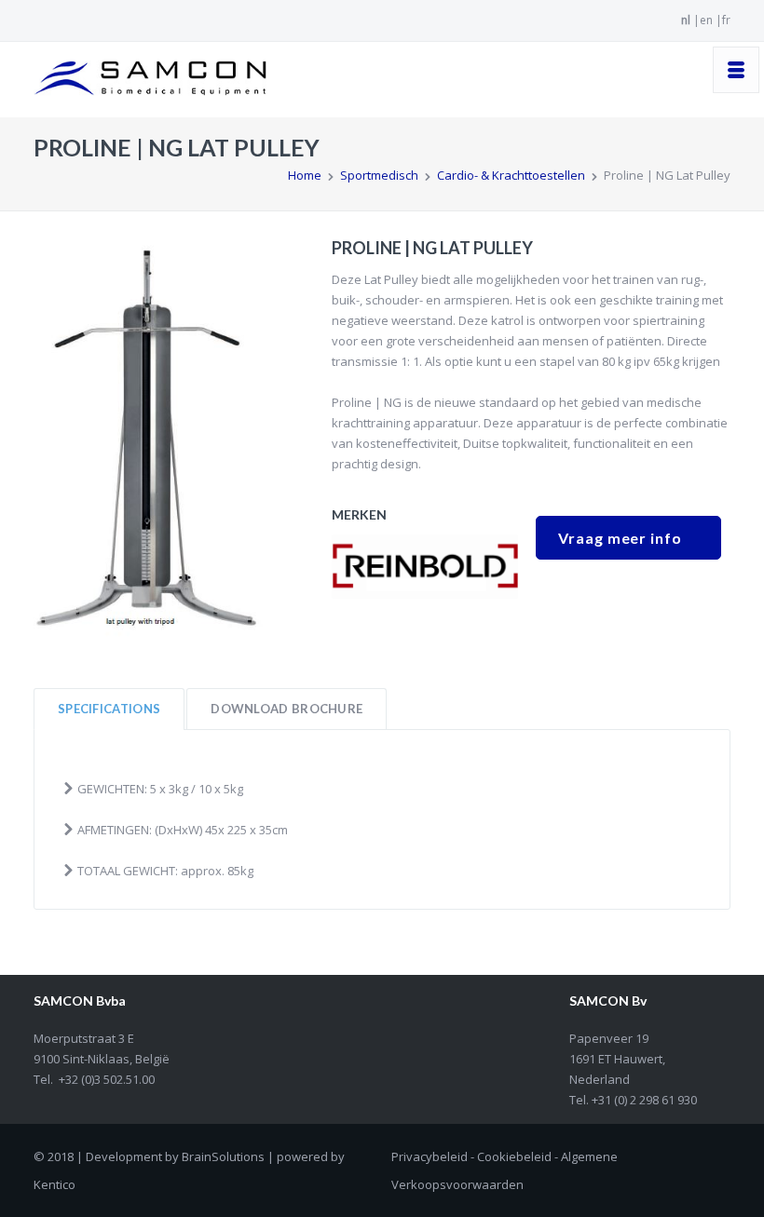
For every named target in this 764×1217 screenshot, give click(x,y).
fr (726, 20)
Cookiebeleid (514, 1156)
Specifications (109, 708)
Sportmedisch (379, 175)
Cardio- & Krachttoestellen (511, 175)
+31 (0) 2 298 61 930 (643, 1099)
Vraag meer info (620, 538)
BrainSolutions (223, 1156)
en (706, 20)
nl (685, 20)
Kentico (54, 1184)
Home (304, 175)
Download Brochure (286, 708)
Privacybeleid (429, 1156)
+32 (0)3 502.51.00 (107, 1079)
